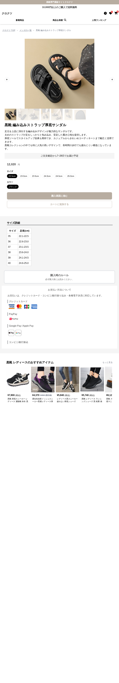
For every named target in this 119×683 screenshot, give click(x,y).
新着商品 (20, 20)
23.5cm (35, 176)
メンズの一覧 (25, 30)
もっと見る (107, 362)
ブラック (13, 187)
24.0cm (47, 176)
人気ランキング (99, 20)
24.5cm (59, 176)
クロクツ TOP (8, 30)
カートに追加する (59, 204)
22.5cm (12, 176)
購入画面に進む (59, 196)
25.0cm (70, 176)
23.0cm (23, 176)
